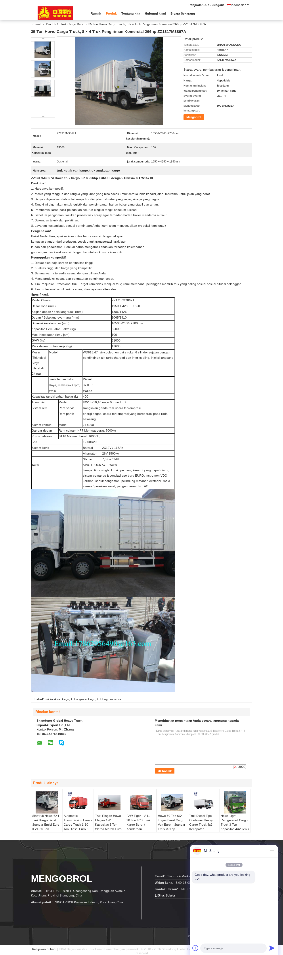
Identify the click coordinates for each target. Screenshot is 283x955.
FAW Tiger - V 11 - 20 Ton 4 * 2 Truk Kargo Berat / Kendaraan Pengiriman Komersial (139, 827)
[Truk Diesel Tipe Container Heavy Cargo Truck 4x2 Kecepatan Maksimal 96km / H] (203, 802)
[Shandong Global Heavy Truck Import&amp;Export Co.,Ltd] (55, 13)
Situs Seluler (166, 895)
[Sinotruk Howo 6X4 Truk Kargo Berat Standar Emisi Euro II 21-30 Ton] (46, 802)
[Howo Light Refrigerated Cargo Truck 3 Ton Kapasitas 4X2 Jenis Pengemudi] (235, 802)
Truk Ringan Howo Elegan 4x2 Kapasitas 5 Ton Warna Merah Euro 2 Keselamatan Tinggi (108, 827)
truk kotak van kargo (57, 699)
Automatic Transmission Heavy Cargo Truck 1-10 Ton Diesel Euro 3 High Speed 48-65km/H (78, 827)
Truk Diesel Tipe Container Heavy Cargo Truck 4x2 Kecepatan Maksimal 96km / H (202, 824)
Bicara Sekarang (182, 13)
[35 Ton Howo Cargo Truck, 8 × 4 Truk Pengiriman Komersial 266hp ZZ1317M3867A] (43, 49)
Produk (111, 13)
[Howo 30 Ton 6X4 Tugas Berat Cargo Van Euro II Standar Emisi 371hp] (172, 802)
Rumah (96, 13)
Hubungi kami (155, 13)
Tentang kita (130, 13)
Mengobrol (193, 117)
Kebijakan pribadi (44, 949)
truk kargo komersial (109, 699)
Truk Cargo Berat (72, 24)
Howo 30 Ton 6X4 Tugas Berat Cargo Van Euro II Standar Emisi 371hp (171, 822)
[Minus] (272, 850)
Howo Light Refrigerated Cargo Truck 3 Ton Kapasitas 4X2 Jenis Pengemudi (235, 824)
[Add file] (195, 948)
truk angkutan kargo (83, 699)
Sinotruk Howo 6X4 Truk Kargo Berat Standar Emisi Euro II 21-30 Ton (45, 822)
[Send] (271, 948)
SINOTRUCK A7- (95, 465)
